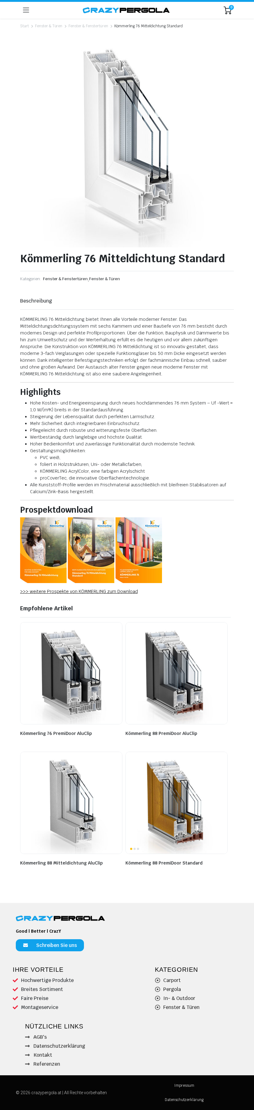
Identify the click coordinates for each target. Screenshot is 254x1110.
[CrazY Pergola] (126, 10)
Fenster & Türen (49, 26)
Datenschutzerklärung (184, 1099)
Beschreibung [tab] (36, 301)
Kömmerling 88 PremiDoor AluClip (161, 733)
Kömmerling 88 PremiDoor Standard (164, 863)
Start (24, 26)
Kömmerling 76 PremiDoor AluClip (56, 733)
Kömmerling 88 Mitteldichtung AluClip (61, 863)
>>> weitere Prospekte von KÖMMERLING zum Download (79, 591)
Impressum (184, 1085)
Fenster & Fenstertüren (88, 26)
